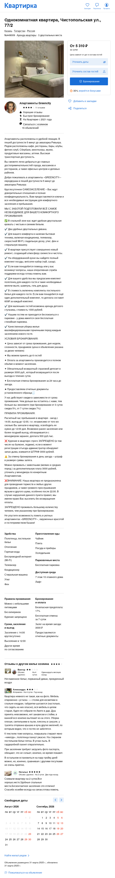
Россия (31, 31)
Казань (8, 31)
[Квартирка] (23, 6)
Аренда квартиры (26, 35)
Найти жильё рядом (15, 855)
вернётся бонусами (90, 90)
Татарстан (19, 31)
